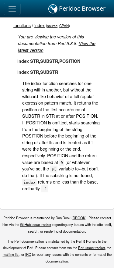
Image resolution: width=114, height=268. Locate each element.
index (39, 25)
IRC (28, 254)
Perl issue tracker (91, 247)
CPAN (64, 25)
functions (22, 25)
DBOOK (79, 217)
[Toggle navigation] (12, 9)
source (52, 25)
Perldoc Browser (81, 8)
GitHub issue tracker (35, 224)
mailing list (11, 254)
